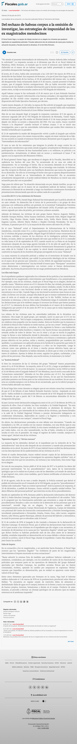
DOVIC (57, 663)
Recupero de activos (41, 667)
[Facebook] (30, 687)
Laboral (69, 663)
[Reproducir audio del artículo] (4, 52)
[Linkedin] (47, 687)
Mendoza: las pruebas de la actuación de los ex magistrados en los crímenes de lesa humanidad (35, 637)
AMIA (7, 663)
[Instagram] (42, 687)
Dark (44, 701)
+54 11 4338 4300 (43, 728)
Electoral (63, 663)
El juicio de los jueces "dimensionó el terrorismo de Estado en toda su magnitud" (29, 626)
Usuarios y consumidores (31, 671)
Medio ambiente (17, 667)
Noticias (26, 667)
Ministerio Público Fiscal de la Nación (43, 718)
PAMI (32, 667)
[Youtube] (38, 687)
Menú (69, 4)
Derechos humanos (47, 663)
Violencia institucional (47, 671)
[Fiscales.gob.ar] (15, 4)
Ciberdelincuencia (21, 663)
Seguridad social (54, 667)
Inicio (5, 10)
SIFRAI (63, 667)
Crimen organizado (34, 663)
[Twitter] (34, 687)
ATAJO (12, 663)
